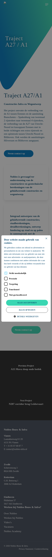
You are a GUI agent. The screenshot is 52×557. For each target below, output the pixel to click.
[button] (26, 316)
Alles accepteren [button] (27, 303)
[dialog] (26, 278)
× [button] (46, 239)
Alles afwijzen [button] (27, 310)
